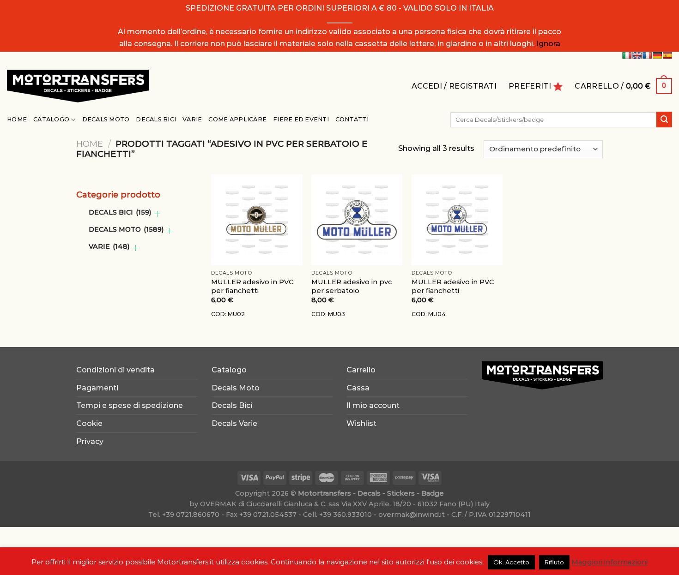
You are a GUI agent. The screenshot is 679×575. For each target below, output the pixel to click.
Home (17, 119)
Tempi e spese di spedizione (129, 405)
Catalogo (51, 119)
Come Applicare (237, 119)
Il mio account (373, 405)
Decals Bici (156, 119)
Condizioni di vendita (115, 369)
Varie (192, 119)
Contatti (352, 119)
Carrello (361, 369)
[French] (647, 55)
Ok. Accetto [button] (511, 562)
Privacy (89, 441)
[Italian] (626, 55)
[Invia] (664, 119)
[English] (637, 55)
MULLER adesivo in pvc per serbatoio (351, 286)
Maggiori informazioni (609, 561)
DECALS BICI (120, 212)
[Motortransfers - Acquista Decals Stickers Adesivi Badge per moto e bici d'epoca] (78, 86)
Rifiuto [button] (554, 562)
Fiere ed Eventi (301, 119)
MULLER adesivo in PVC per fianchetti (252, 286)
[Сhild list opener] (157, 214)
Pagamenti (97, 387)
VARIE (109, 246)
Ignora (548, 43)
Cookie (89, 423)
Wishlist (361, 423)
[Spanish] (667, 55)
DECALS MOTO (126, 229)
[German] (657, 55)
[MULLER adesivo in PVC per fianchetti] (256, 219)
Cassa (358, 387)
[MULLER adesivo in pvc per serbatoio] (356, 219)
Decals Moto (106, 119)
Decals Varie (234, 423)
